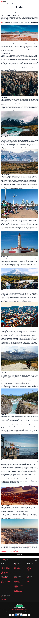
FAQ (14, 578)
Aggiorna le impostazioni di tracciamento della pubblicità (19, 609)
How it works (16, 564)
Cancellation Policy (17, 581)
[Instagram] (35, 559)
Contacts (15, 577)
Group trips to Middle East (5, 571)
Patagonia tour (21, 548)
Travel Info (24, 12)
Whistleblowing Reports (18, 591)
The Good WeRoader (17, 567)
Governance (16, 590)
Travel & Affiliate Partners (5, 595)
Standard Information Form (18, 585)
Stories (4, 3)
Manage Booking (16, 580)
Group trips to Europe (4, 564)
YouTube (28, 567)
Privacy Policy (16, 586)
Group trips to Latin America (5, 569)
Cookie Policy (16, 587)
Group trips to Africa (4, 567)
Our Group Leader (4, 577)
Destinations (3, 563)
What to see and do (4, 12)
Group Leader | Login (4, 580)
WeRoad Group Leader (4, 576)
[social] (29, 559)
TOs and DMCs (3, 596)
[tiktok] (37, 559)
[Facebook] (33, 559)
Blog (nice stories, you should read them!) (32, 570)
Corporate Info (29, 576)
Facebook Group (29, 568)
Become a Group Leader (5, 578)
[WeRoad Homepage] (3, 1)
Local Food (19, 12)
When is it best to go (12, 12)
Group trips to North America (5, 568)
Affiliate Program (3, 599)
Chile (32, 22)
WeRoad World (34, 12)
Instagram (28, 564)
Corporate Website (30, 580)
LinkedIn (28, 581)
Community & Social (30, 563)
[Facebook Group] (31, 560)
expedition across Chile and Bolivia (24, 546)
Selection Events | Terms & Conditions (5, 582)
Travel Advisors (3, 598)
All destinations (3, 573)
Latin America (36, 22)
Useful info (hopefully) (17, 576)
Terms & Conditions (17, 582)
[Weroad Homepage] (5, 560)
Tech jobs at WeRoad (30, 578)
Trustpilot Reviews (17, 568)
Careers (28, 577)
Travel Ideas (29, 12)
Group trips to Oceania (4, 572)
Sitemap (15, 592)
